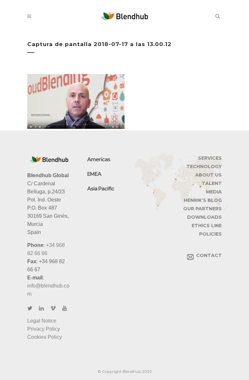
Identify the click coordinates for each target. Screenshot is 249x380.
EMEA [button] (94, 174)
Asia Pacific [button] (100, 189)
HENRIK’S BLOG (203, 200)
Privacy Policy (43, 329)
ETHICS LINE (207, 225)
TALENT (212, 183)
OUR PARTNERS (202, 209)
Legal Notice (41, 321)
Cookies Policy (44, 337)
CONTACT (208, 255)
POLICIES (210, 234)
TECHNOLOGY (204, 166)
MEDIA (214, 192)
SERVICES (210, 158)
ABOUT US (208, 175)
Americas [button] (98, 159)
